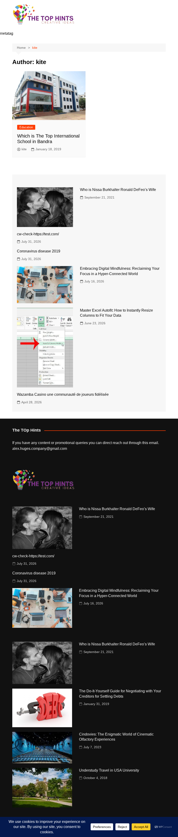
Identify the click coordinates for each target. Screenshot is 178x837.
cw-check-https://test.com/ (38, 234)
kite (24, 149)
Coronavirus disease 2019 (38, 251)
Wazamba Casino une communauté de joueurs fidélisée (63, 394)
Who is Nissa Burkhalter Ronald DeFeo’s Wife (118, 190)
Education (26, 127)
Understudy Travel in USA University (109, 770)
